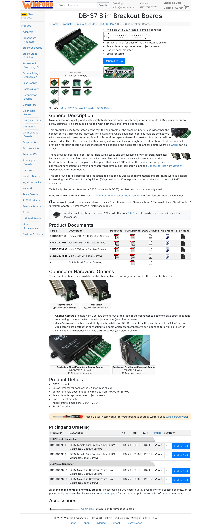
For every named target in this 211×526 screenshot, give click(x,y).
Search (103, 5)
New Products (27, 16)
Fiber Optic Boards (29, 162)
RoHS (157, 432)
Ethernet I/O (30, 154)
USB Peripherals (32, 218)
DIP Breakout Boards (30, 134)
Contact (145, 3)
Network (28, 188)
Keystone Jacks (32, 182)
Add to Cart (181, 446)
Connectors (29, 104)
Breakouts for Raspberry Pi (31, 65)
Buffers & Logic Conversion (31, 75)
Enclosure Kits (31, 148)
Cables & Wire (31, 88)
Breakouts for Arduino (30, 55)
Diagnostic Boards (29, 112)
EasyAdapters (31, 142)
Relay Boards (30, 194)
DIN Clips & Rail (32, 120)
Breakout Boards (32, 47)
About (87, 522)
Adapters (28, 31)
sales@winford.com (123, 7)
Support (73, 522)
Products (67, 24)
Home (54, 24)
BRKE (131, 213)
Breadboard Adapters (29, 39)
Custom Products (33, 234)
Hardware (28, 170)
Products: (26, 25)
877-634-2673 (148, 7)
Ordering (117, 3)
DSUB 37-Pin (106, 24)
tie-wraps (172, 144)
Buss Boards (30, 82)
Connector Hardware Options (165, 165)
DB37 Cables (104, 108)
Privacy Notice (133, 522)
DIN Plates (29, 126)
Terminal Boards (32, 206)
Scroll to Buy (115, 60)
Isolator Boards (31, 176)
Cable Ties (87, 508)
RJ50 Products (31, 200)
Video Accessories (30, 226)
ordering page (108, 493)
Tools (26, 212)
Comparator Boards (30, 96)
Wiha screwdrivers (176, 416)
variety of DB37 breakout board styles (117, 195)
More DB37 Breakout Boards (77, 108)
